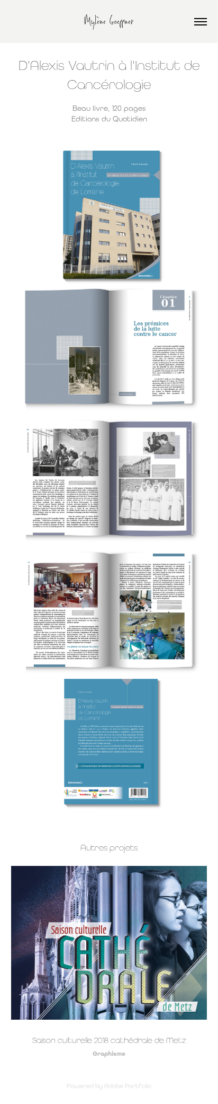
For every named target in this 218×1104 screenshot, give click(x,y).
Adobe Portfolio (127, 1086)
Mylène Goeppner (109, 21)
